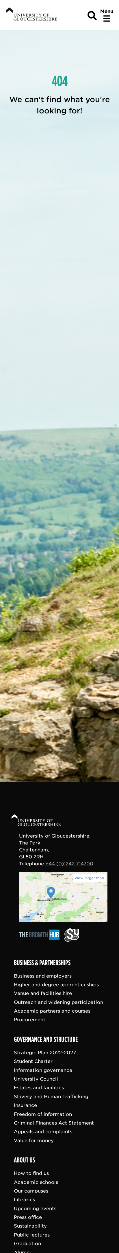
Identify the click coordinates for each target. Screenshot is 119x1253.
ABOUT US (24, 1160)
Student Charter (33, 1061)
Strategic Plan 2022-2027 (45, 1052)
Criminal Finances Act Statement (54, 1123)
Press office (28, 1217)
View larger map (89, 878)
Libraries (24, 1199)
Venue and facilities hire (43, 993)
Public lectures (32, 1234)
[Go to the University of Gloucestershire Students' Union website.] (71, 940)
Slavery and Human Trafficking (51, 1096)
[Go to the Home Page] (42, 821)
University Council (36, 1079)
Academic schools (36, 1182)
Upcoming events (35, 1208)
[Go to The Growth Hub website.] (41, 940)
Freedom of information (43, 1114)
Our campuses (31, 1191)
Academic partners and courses (52, 1011)
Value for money (34, 1140)
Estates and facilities (39, 1087)
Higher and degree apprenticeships (56, 984)
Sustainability (30, 1226)
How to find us (31, 1173)
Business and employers (43, 975)
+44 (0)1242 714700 (69, 863)
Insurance (25, 1105)
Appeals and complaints (43, 1131)
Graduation (27, 1243)
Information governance (43, 1070)
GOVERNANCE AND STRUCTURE (46, 1039)
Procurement (29, 1019)
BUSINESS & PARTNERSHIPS (42, 962)
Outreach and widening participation (58, 1002)
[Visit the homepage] (31, 15)
